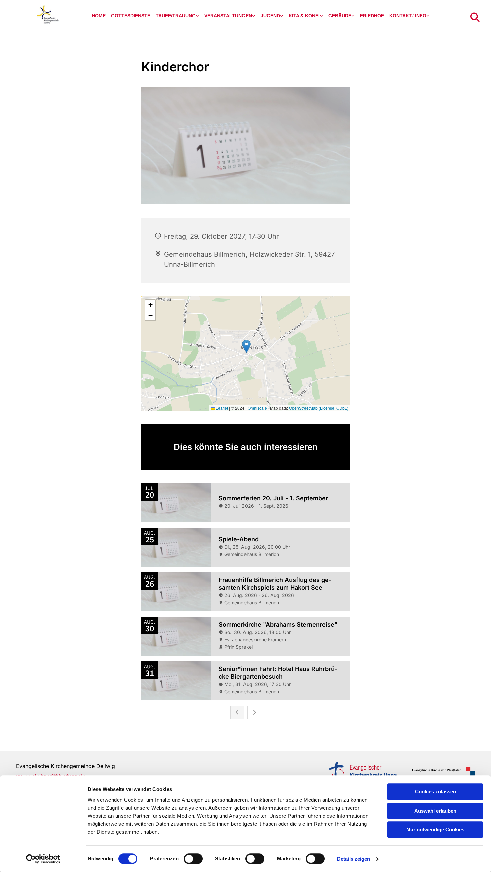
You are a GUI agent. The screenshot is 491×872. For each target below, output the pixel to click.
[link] (177, 15)
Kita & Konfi (304, 15)
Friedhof (372, 15)
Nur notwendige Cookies (435, 829)
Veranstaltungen (228, 15)
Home (99, 15)
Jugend (270, 15)
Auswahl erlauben (435, 811)
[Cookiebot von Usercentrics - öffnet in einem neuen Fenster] (43, 859)
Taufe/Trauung (176, 15)
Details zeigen (353, 859)
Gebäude (339, 15)
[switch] (193, 858)
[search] (475, 17)
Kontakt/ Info (407, 15)
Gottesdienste (130, 15)
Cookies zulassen (435, 791)
